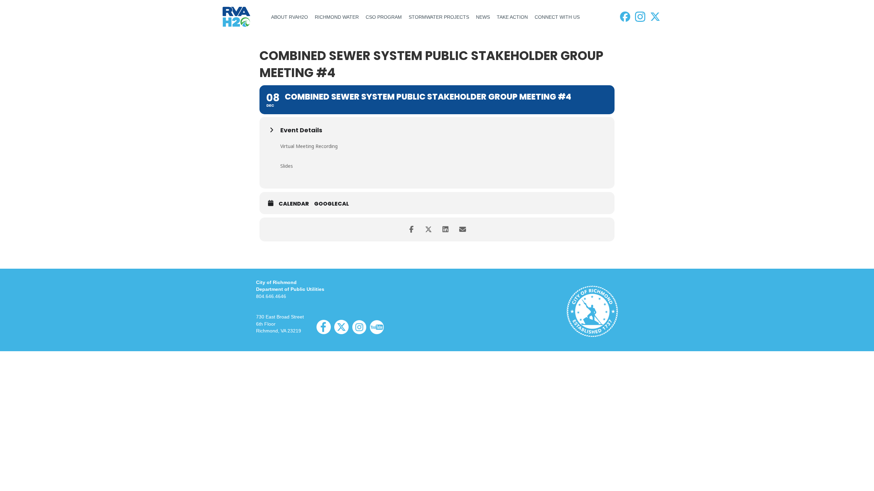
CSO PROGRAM (384, 17)
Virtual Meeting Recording (309, 146)
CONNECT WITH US (557, 17)
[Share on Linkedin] (445, 229)
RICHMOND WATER (337, 17)
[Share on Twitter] (428, 229)
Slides (286, 166)
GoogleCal (331, 203)
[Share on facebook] (411, 229)
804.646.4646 (271, 296)
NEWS (483, 17)
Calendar (294, 203)
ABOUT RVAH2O (289, 17)
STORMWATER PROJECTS (439, 17)
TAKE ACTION (512, 17)
